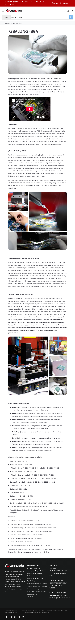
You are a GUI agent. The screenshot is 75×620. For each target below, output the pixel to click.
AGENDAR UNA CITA (33, 568)
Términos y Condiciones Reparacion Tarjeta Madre (54, 610)
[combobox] (42, 17)
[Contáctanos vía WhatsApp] (68, 11)
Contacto (30, 597)
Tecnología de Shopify (10, 612)
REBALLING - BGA (16, 23)
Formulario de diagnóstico (35, 589)
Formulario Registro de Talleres (36, 583)
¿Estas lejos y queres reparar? (36, 591)
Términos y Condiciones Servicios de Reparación (36, 612)
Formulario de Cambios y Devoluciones (35, 580)
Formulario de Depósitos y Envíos (35, 575)
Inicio (7, 23)
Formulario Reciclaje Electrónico (37, 586)
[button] (3, 11)
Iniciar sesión (66, 3)
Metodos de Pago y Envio (35, 571)
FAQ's (56, 3)
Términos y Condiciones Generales (31, 610)
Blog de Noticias (32, 594)
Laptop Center (12, 610)
